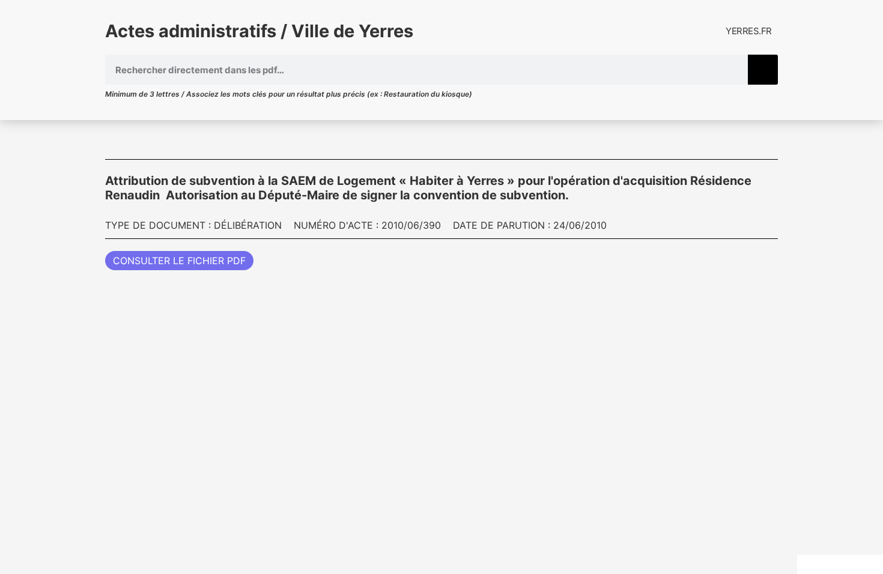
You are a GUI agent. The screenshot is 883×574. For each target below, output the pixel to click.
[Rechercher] (763, 70)
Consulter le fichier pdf (179, 261)
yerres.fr (749, 31)
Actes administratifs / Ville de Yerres (259, 30)
